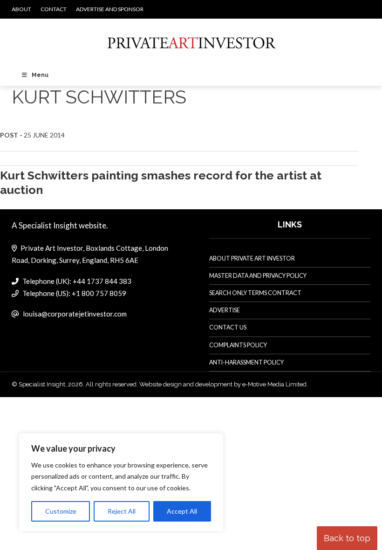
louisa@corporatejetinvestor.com (75, 313)
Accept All (182, 511)
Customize (60, 511)
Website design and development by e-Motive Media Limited (223, 384)
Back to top (347, 538)
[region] (121, 482)
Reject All (122, 511)
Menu (40, 75)
